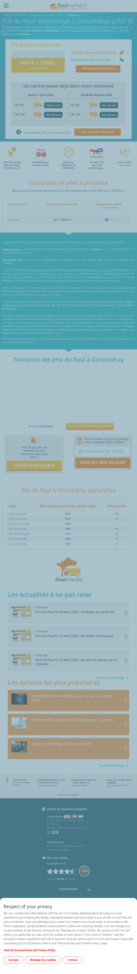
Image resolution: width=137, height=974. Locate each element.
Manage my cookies (43, 960)
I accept (13, 960)
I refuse (72, 960)
